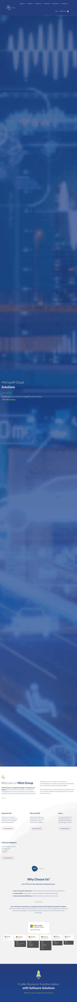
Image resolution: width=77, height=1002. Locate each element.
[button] (23, 4)
